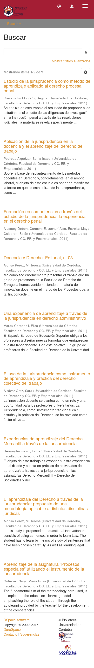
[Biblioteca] (66, 637)
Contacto (10, 634)
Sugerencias (29, 634)
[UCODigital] (68, 649)
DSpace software (17, 619)
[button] (59, 6)
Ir (86, 52)
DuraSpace (12, 629)
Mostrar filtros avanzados (71, 61)
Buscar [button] (13, 23)
